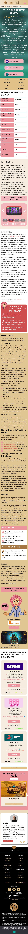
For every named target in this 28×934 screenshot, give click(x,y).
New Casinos (7, 860)
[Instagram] (24, 842)
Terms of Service (20, 880)
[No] (26, 929)
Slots (17, 114)
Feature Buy (19, 299)
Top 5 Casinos (7, 858)
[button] (3, 211)
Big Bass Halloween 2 (9, 444)
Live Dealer (20, 867)
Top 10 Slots (20, 858)
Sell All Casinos (14, 768)
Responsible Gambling (20, 882)
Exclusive (7, 882)
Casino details (15, 689)
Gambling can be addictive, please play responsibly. (15, 898)
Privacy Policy (20, 877)
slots (8, 6)
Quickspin (18, 99)
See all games (14, 779)
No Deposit (7, 875)
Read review (14, 804)
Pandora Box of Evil (9, 450)
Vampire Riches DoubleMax (11, 448)
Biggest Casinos (7, 865)
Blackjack (20, 863)
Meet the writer (8, 841)
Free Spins (7, 872)
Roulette (20, 865)
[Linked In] (21, 842)
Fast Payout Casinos (7, 867)
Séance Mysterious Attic (10, 446)
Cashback (7, 880)
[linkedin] (18, 889)
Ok (14, 932)
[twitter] (14, 889)
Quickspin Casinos (14, 627)
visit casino (14, 685)
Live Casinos (7, 863)
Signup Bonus (8, 877)
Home (2, 6)
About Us (20, 872)
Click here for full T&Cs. (18, 750)
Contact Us (20, 875)
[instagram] (9, 889)
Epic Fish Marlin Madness (14, 236)
